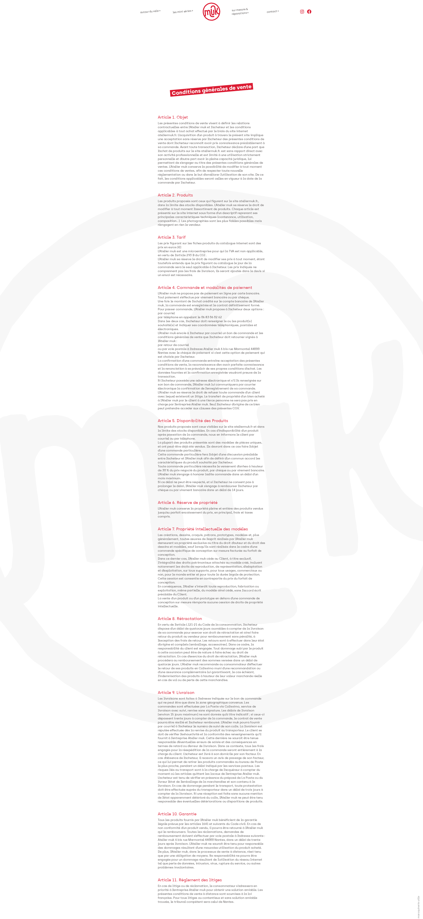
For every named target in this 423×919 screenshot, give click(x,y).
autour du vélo (149, 11)
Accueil (211, 11)
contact (272, 12)
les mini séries (182, 11)
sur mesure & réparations (240, 11)
